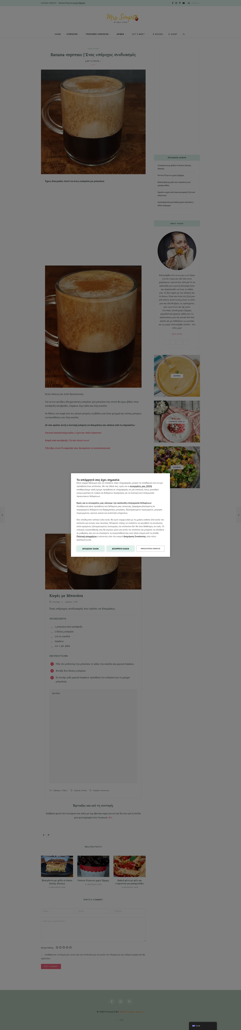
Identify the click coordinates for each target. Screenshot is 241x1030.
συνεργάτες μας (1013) (141, 486)
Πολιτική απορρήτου (87, 536)
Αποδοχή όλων (90, 548)
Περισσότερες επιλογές (150, 549)
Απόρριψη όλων (120, 548)
